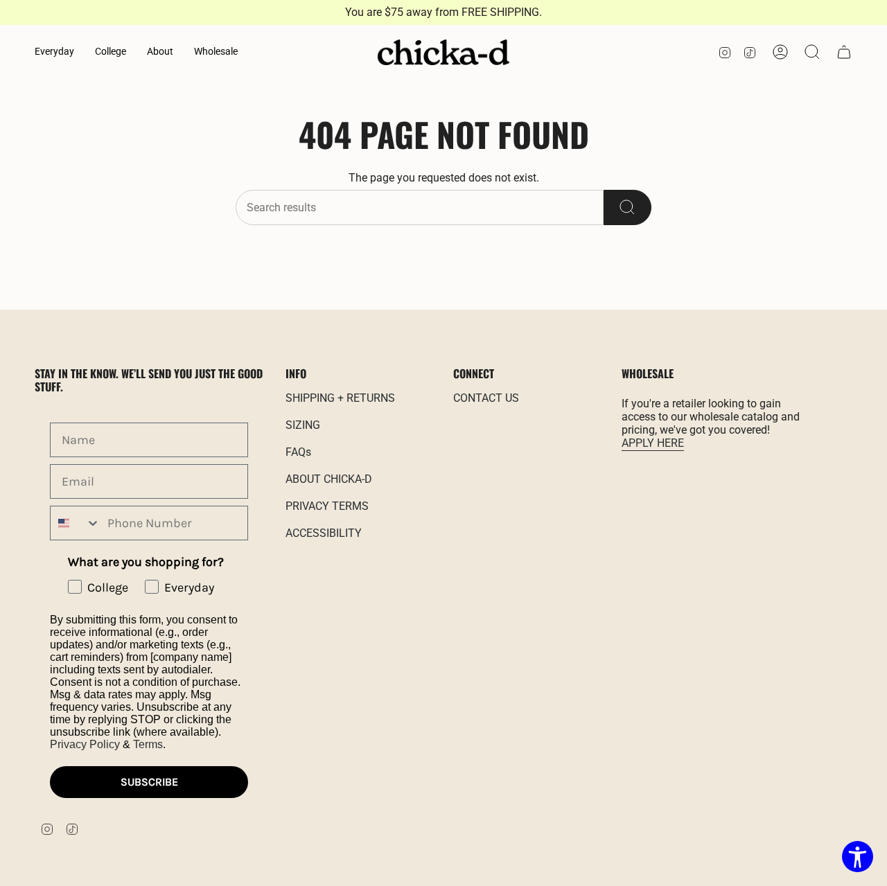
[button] (54, 52)
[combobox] (75, 523)
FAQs (298, 452)
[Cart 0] (844, 52)
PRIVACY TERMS (327, 506)
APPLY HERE (653, 443)
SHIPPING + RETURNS (340, 398)
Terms (148, 744)
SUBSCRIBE (149, 781)
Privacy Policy (85, 744)
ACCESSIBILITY (324, 533)
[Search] (627, 207)
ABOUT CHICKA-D (329, 479)
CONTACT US (486, 398)
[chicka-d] (443, 52)
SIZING (303, 425)
